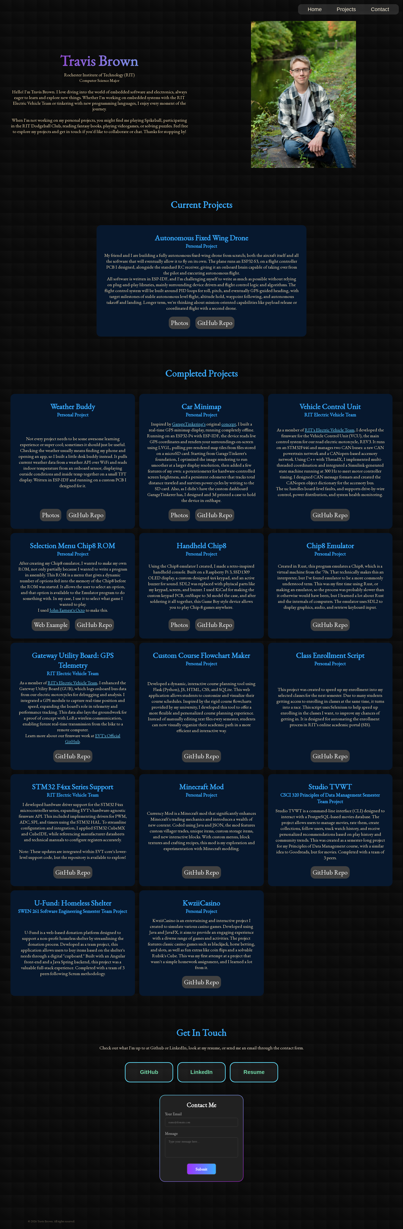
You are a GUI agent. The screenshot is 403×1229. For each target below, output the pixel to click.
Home (315, 9)
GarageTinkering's (188, 424)
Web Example (51, 625)
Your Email (173, 1113)
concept (228, 424)
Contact (380, 9)
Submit (201, 1169)
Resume (253, 1072)
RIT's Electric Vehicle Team (329, 430)
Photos (179, 323)
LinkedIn (201, 1072)
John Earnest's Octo (67, 610)
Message (171, 1133)
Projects (346, 9)
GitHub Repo (215, 323)
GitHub (149, 1072)
